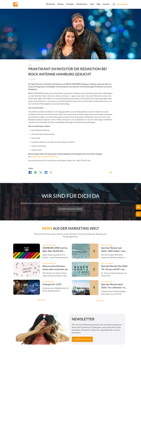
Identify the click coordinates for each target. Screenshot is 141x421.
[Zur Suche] (114, 4)
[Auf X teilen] (40, 172)
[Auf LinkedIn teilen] (46, 172)
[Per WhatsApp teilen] (35, 172)
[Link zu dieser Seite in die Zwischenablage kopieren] (111, 172)
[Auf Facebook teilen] (30, 172)
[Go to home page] (19, 4)
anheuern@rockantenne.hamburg (44, 157)
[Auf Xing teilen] (51, 172)
